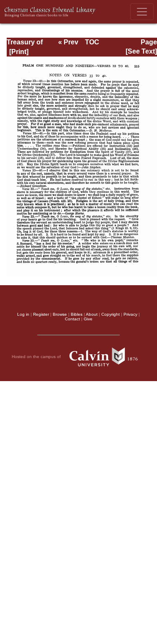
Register (41, 314)
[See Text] (141, 51)
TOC (92, 42)
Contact (72, 319)
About (92, 314)
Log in (23, 314)
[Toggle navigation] (142, 11)
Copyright (110, 314)
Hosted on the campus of (37, 356)
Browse (60, 314)
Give (88, 319)
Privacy (130, 314)
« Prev (68, 42)
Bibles (76, 314)
